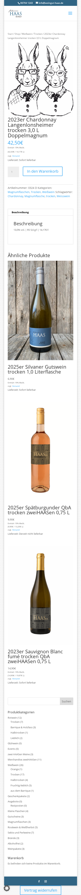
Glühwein (13, 743)
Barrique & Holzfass (21, 727)
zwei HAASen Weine (19, 754)
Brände (12, 838)
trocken (50, 196)
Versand (16, 156)
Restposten (17, 805)
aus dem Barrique (20, 790)
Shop (17, 33)
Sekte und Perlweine (19, 832)
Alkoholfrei (14, 843)
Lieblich (15, 738)
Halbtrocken (17, 732)
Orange (15, 769)
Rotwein (12, 717)
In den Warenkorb (42, 171)
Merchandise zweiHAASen (22, 759)
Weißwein (27, 33)
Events (11, 748)
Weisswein (63, 196)
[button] (67, 48)
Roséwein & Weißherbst (21, 827)
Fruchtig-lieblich (19, 785)
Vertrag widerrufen (40, 890)
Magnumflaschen (19, 192)
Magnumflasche (34, 196)
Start (10, 33)
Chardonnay (15, 196)
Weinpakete (14, 848)
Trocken (38, 33)
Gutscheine (14, 816)
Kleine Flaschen (16, 811)
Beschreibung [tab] (20, 212)
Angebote (13, 801)
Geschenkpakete (17, 796)
